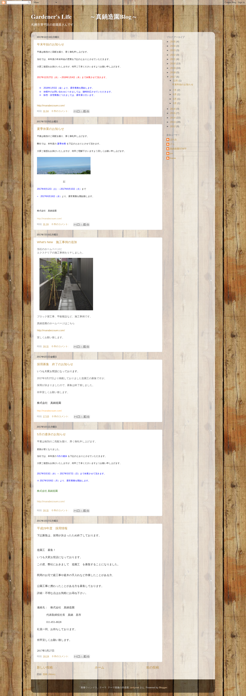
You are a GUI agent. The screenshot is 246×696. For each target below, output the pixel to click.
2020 (173, 63)
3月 (175, 103)
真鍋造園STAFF (178, 148)
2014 (173, 117)
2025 (173, 41)
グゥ (172, 144)
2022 (173, 55)
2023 (173, 50)
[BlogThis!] (78, 111)
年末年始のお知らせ (50, 44)
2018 (173, 72)
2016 (173, 109)
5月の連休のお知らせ (51, 434)
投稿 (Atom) (49, 674)
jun (171, 153)
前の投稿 (152, 667)
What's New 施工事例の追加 (57, 242)
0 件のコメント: (60, 111)
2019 (173, 68)
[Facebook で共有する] (84, 111)
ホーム (99, 667)
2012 (173, 126)
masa (173, 158)
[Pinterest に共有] (88, 111)
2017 (173, 77)
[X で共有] (81, 111)
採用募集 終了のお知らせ (55, 364)
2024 (173, 46)
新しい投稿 (45, 667)
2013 (173, 122)
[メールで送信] (75, 111)
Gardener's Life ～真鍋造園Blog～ (84, 16)
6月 (175, 94)
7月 (175, 90)
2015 (173, 113)
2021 (173, 59)
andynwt (134, 687)
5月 (175, 99)
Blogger (163, 687)
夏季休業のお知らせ (50, 129)
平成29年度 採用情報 (52, 528)
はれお (173, 139)
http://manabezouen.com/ (51, 105)
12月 (176, 80)
